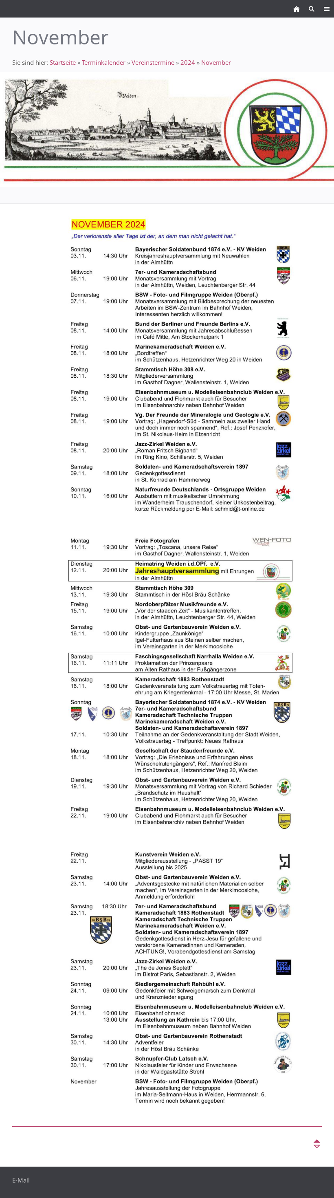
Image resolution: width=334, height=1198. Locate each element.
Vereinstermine (153, 62)
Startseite (63, 62)
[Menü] (326, 9)
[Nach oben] (317, 1144)
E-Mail (21, 1180)
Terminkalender (103, 62)
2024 (187, 62)
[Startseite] (296, 9)
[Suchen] (311, 9)
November (216, 62)
